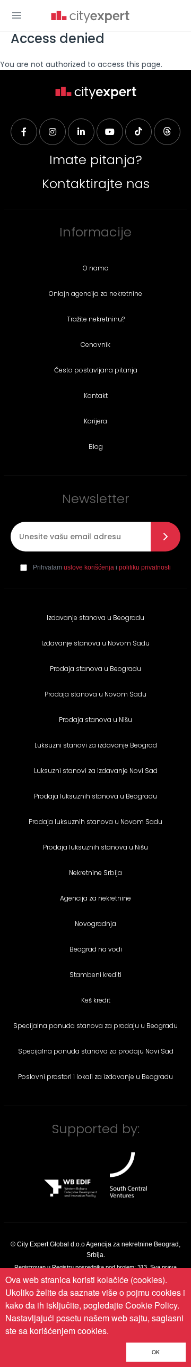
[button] (17, 15)
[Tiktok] (138, 131)
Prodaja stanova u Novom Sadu (95, 694)
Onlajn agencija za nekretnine (95, 293)
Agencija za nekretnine (95, 898)
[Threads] (167, 131)
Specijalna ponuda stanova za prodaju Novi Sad (95, 1051)
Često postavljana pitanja (95, 370)
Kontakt (96, 395)
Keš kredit (95, 1000)
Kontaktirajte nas (96, 183)
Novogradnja (95, 923)
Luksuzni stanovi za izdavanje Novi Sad (96, 770)
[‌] (110, 131)
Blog (96, 446)
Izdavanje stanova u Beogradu (95, 617)
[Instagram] (52, 131)
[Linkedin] (81, 131)
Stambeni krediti (95, 974)
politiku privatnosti (145, 567)
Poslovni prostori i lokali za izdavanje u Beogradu (95, 1076)
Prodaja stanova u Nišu (95, 719)
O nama (96, 268)
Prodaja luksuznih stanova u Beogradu (95, 796)
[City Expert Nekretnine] (90, 18)
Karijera (95, 421)
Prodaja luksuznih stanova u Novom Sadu (95, 821)
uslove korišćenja (89, 567)
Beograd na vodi (96, 949)
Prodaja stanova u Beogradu (95, 668)
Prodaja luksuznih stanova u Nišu (95, 847)
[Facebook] (24, 131)
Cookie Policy (151, 1305)
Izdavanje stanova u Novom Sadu (95, 643)
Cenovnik (95, 344)
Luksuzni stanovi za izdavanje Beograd (95, 745)
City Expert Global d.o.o (51, 1244)
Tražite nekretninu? (96, 319)
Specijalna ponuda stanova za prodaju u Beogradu (95, 1025)
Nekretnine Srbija (95, 872)
